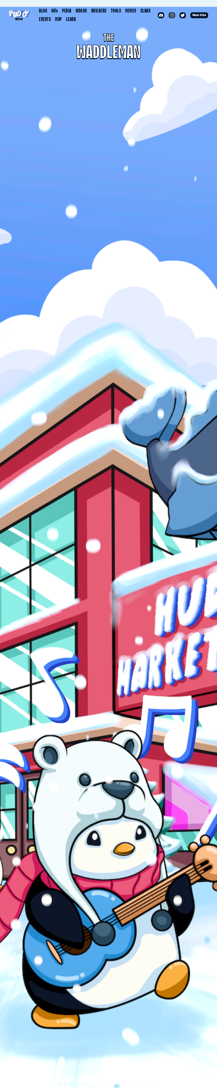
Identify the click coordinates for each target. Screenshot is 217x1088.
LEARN (71, 19)
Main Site (199, 15)
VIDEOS (81, 10)
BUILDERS (99, 10)
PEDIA (66, 10)
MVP (58, 19)
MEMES (130, 10)
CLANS (145, 10)
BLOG (43, 10)
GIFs (54, 10)
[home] (19, 15)
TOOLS (116, 10)
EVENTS (45, 19)
